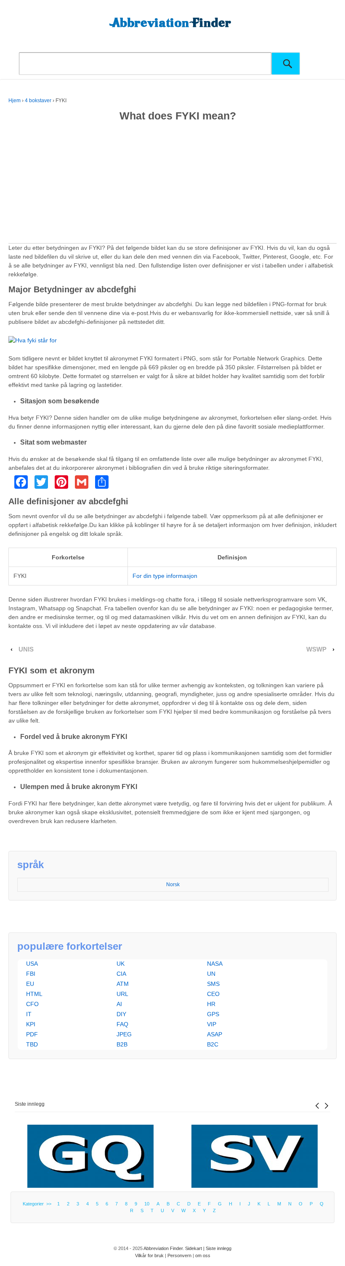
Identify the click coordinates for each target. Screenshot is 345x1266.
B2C (212, 1044)
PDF (32, 1034)
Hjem (14, 100)
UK (121, 963)
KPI (30, 1024)
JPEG (124, 1034)
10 (146, 1203)
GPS (213, 1014)
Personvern (179, 1255)
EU (30, 983)
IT (29, 1014)
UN (211, 973)
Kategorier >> (38, 1203)
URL (122, 994)
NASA (215, 963)
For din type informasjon (165, 575)
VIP (211, 1024)
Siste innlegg (30, 1104)
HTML (34, 994)
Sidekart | (195, 1248)
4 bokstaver (38, 100)
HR (211, 1004)
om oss (202, 1255)
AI (119, 1004)
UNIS (26, 649)
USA (32, 963)
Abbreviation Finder (163, 1248)
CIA (121, 973)
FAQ (122, 1024)
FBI (30, 973)
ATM (123, 983)
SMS (213, 983)
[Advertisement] (172, 184)
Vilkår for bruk (149, 1255)
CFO (32, 1004)
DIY (121, 1014)
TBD (32, 1044)
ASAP (214, 1034)
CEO (213, 994)
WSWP (316, 649)
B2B (122, 1044)
